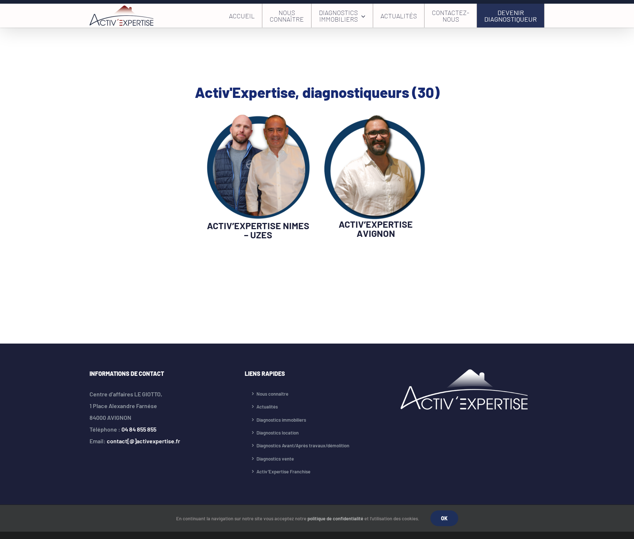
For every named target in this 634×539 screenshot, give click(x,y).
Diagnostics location (277, 433)
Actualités (267, 407)
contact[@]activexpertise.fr (143, 440)
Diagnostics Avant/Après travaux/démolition (302, 445)
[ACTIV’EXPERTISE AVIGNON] (375, 119)
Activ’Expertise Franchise (283, 471)
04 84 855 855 (138, 429)
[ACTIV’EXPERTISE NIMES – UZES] (258, 119)
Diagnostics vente (275, 459)
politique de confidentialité (335, 518)
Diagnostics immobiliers (281, 420)
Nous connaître (272, 394)
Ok (444, 518)
